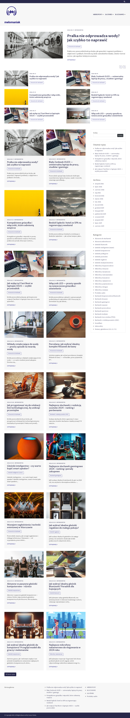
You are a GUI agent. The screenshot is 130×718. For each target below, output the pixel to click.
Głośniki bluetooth (55, 593)
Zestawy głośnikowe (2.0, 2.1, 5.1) (105, 329)
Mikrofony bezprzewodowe (104, 266)
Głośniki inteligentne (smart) (15, 472)
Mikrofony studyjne (101, 290)
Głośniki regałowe (54, 532)
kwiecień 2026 (99, 196)
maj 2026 (98, 193)
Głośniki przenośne (101, 257)
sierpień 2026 (99, 184)
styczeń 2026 (99, 205)
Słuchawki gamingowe (55, 475)
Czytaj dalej (71, 64)
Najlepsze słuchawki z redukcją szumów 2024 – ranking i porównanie (65, 408)
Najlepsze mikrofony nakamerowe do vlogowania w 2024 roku (65, 648)
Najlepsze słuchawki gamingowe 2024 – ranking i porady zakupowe (66, 469)
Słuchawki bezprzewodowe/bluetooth (107, 296)
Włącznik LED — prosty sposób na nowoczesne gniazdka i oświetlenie (107, 114)
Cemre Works (32, 715)
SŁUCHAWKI (119, 14)
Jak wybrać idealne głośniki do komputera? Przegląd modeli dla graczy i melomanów (24, 648)
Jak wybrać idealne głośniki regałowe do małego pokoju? (64, 526)
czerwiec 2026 (99, 190)
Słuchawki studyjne (101, 314)
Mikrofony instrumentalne (104, 275)
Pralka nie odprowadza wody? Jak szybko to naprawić (44, 77)
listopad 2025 (99, 211)
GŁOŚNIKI (108, 14)
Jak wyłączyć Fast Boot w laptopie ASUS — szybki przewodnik (44, 114)
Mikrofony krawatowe (102, 278)
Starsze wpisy (11, 674)
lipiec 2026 (98, 187)
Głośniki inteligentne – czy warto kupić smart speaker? (24, 467)
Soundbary (98, 323)
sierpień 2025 (99, 220)
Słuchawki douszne (101, 299)
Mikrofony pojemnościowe (104, 284)
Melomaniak (12, 22)
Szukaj (95, 133)
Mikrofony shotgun (101, 287)
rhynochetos (79, 30)
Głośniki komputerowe (14, 590)
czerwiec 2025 (99, 226)
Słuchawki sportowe (101, 311)
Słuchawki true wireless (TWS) (105, 317)
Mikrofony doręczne (101, 269)
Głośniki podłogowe (101, 254)
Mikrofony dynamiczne (102, 272)
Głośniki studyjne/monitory (104, 263)
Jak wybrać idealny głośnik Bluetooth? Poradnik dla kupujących (62, 586)
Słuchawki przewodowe (103, 308)
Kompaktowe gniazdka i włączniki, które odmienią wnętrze (44, 96)
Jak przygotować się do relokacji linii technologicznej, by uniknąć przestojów (23, 408)
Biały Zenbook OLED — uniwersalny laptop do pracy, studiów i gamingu (92, 40)
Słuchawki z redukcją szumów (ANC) (59, 414)
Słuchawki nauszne (101, 305)
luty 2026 (98, 202)
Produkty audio (100, 293)
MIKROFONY (97, 14)
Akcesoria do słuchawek (74, 51)
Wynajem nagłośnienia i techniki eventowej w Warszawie (24, 526)
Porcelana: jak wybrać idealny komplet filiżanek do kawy (64, 345)
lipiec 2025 (98, 223)
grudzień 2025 (99, 208)
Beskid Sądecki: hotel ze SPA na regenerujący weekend (105, 96)
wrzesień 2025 (99, 217)
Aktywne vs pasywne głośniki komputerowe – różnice (22, 585)
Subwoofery (99, 326)
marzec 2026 (99, 199)
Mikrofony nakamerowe (56, 654)
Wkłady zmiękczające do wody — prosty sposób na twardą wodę (22, 347)
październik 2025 (100, 214)
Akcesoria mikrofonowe (103, 242)
